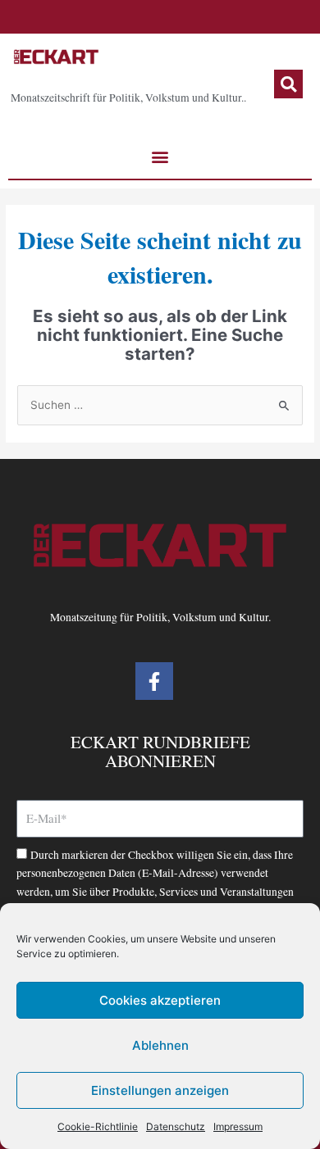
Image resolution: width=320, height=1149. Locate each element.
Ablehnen (160, 1045)
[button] (288, 84)
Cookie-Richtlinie (97, 1126)
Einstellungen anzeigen (160, 1090)
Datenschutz (175, 1126)
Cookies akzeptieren (160, 1000)
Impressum (238, 1126)
